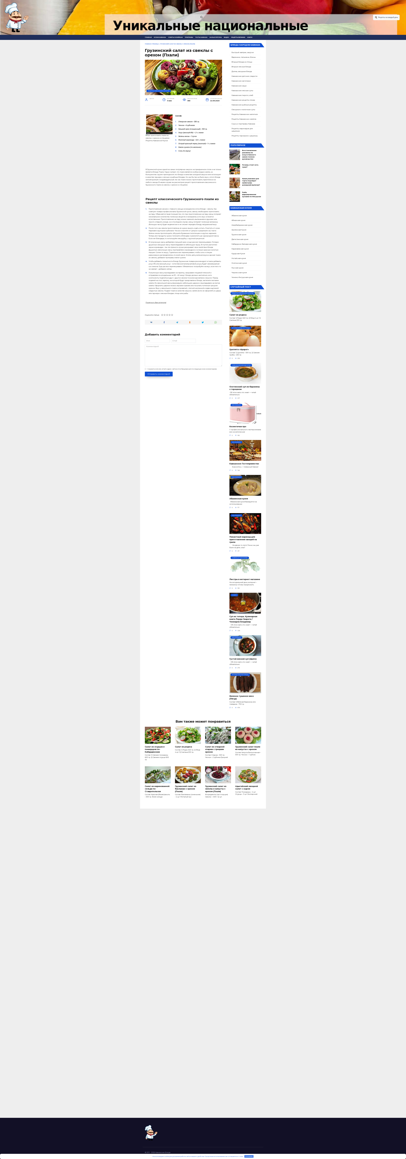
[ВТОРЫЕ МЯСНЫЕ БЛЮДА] (245, 692)
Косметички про (237, 426)
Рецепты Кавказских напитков (245, 114)
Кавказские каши (239, 86)
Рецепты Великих (238, 37)
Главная (148, 37)
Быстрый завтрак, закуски (243, 52)
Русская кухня (237, 268)
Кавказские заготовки (241, 81)
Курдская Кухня (238, 254)
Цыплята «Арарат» (239, 349)
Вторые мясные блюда (241, 67)
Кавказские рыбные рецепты (244, 105)
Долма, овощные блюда (242, 71)
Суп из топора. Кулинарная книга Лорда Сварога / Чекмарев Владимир (243, 619)
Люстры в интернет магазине (244, 579)
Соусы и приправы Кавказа (243, 124)
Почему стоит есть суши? (250, 166)
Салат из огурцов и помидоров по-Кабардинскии (155, 749)
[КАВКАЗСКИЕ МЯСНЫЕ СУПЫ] (245, 382)
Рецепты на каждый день (388, 17)
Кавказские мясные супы (242, 91)
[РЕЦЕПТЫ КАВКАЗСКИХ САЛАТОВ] (245, 311)
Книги (249, 37)
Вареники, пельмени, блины (244, 57)
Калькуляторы (216, 37)
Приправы (189, 37)
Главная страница (152, 44)
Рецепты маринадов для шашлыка (242, 130)
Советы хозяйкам (175, 37)
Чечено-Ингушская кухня (242, 277)
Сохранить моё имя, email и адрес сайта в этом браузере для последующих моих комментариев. (182, 369)
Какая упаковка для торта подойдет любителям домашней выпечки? (251, 182)
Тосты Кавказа (201, 37)
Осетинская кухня (239, 263)
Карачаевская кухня (240, 249)
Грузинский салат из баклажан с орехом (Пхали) (185, 788)
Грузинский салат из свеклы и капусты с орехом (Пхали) (215, 788)
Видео (226, 37)
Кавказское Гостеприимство (244, 464)
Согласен (248, 1156)
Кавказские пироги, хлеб (242, 95)
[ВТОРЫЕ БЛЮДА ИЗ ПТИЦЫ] (245, 345)
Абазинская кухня (239, 216)
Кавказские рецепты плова (243, 100)
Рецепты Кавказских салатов (158, 91)
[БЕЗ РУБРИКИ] (245, 422)
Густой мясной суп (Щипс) (242, 659)
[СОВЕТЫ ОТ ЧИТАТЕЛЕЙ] (245, 575)
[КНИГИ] (245, 612)
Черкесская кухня (239, 273)
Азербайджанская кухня (242, 225)
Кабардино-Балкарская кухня (244, 244)
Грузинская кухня (239, 235)
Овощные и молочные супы (243, 110)
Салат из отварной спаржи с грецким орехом (214, 749)
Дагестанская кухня (240, 239)
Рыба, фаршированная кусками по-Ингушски (251, 194)
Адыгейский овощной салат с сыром (246, 787)
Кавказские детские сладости (244, 76)
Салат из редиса (237, 315)
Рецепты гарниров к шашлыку (245, 136)
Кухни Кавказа (160, 37)
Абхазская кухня (238, 220)
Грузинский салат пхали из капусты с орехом (247, 748)
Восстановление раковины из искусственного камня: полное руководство (249, 155)
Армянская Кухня (239, 230)
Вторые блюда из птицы (242, 62)
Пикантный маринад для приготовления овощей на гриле (243, 539)
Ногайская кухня (239, 258)
